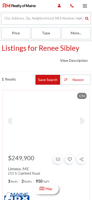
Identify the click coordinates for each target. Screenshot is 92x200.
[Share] (81, 159)
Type (46, 33)
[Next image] (82, 121)
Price (16, 33)
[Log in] (59, 6)
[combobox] (4, 19)
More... (76, 33)
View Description (74, 60)
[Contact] (58, 159)
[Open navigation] (84, 6)
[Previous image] (10, 121)
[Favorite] (70, 159)
